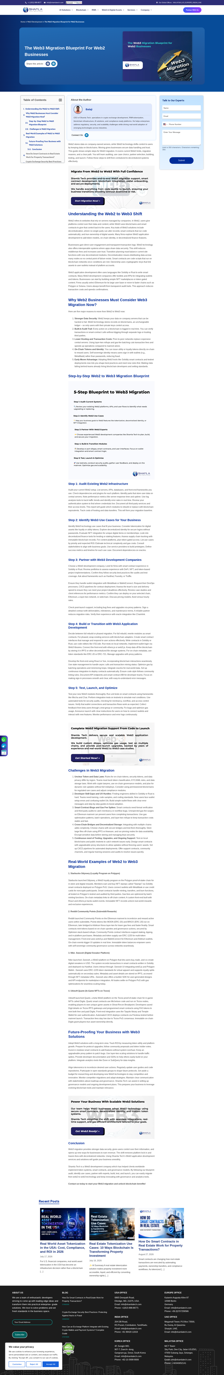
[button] (48, 64)
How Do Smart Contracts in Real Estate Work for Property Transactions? (43, 155)
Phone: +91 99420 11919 (126, 1332)
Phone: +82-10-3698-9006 (127, 1360)
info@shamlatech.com (55, 2)
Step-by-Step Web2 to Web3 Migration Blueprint (41, 123)
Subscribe (19, 1335)
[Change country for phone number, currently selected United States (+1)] (165, 124)
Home (23, 22)
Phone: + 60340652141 (175, 1363)
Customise (17, 1364)
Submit (181, 160)
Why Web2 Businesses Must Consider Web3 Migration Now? (42, 115)
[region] (33, 1356)
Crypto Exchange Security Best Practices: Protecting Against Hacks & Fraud (108, 1247)
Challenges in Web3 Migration (42, 129)
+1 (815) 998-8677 (34, 2)
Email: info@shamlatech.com (128, 1304)
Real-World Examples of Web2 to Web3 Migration (43, 135)
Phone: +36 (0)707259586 (176, 1311)
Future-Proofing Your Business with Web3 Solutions (45, 143)
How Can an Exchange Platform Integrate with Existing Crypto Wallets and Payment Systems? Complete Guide (160, 1252)
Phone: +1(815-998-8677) (126, 1308)
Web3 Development (35, 22)
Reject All (34, 1364)
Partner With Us (192, 10)
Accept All (50, 1364)
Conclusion (37, 149)
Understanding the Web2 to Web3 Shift (42, 108)
